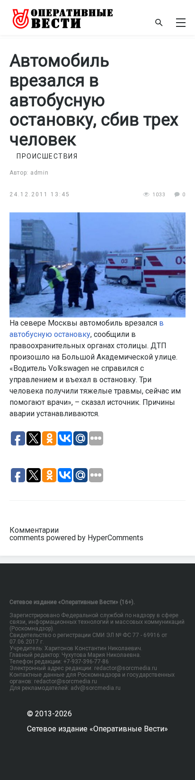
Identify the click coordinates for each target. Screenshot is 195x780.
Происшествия (47, 156)
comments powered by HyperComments (76, 537)
